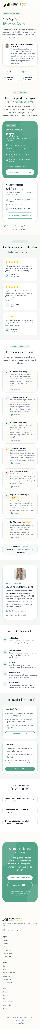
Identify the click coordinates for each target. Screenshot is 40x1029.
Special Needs (7, 976)
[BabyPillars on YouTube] (8, 930)
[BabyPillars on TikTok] (13, 930)
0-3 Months (6, 940)
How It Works (6, 979)
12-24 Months (7, 953)
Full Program (6, 957)
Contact (5, 995)
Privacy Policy (7, 1005)
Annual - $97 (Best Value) (20, 878)
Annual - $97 (20, 769)
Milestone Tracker (8, 973)
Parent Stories (7, 983)
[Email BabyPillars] (17, 930)
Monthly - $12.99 (20, 734)
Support (5, 998)
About (4, 992)
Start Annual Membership (20, 172)
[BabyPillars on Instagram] (4, 930)
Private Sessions (8, 1002)
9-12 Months (6, 950)
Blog (4, 966)
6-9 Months (6, 947)
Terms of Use (6, 1008)
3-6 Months (6, 944)
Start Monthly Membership (20, 215)
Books (4, 969)
